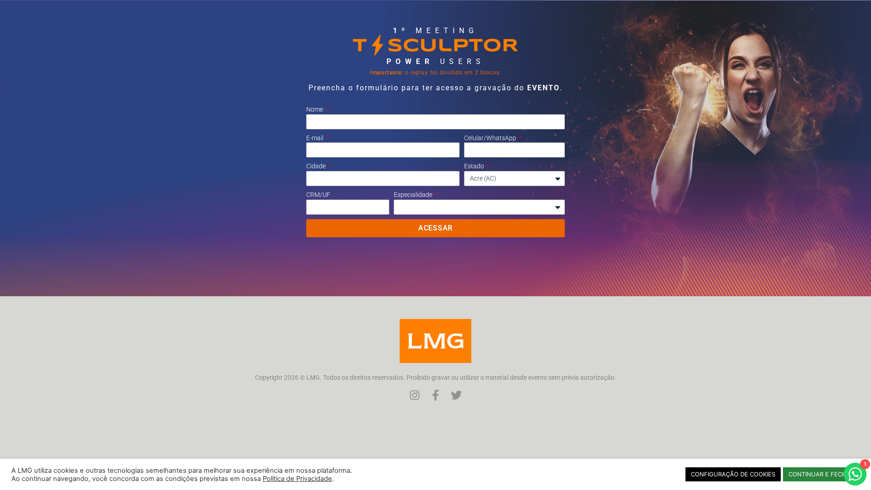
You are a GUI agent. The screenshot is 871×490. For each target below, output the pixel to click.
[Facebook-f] (435, 395)
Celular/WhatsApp (491, 138)
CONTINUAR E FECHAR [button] (821, 474)
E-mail (315, 138)
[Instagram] (414, 395)
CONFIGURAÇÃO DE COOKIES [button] (733, 474)
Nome (315, 109)
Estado (474, 166)
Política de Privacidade (297, 479)
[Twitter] (456, 395)
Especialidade (414, 194)
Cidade (316, 166)
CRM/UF (318, 194)
